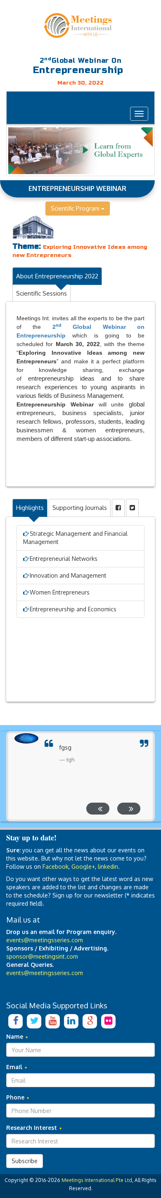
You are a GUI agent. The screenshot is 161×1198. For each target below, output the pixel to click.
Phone (16, 1097)
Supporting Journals (79, 508)
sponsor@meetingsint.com (42, 956)
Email (15, 1066)
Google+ (83, 866)
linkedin (108, 866)
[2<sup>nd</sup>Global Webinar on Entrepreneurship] (80, 25)
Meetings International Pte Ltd (97, 1180)
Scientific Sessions (41, 293)
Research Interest (32, 1127)
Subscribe (25, 1160)
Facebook (56, 866)
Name (15, 1036)
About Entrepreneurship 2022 (57, 276)
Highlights (30, 508)
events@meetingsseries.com (44, 939)
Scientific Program (76, 208)
